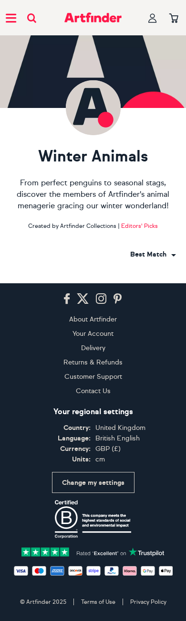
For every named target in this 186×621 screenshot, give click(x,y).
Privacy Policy (148, 602)
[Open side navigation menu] (11, 17)
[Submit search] (32, 18)
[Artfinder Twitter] (83, 299)
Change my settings (93, 483)
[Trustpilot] (93, 551)
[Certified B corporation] (93, 519)
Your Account (93, 334)
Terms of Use (98, 602)
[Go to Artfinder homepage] (93, 17)
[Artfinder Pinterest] (118, 299)
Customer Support (93, 377)
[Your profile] (153, 18)
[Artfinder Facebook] (67, 299)
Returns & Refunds (93, 362)
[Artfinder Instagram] (101, 299)
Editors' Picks (139, 226)
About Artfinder (93, 319)
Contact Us (93, 391)
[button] (153, 255)
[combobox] (153, 255)
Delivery (93, 348)
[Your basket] (174, 18)
